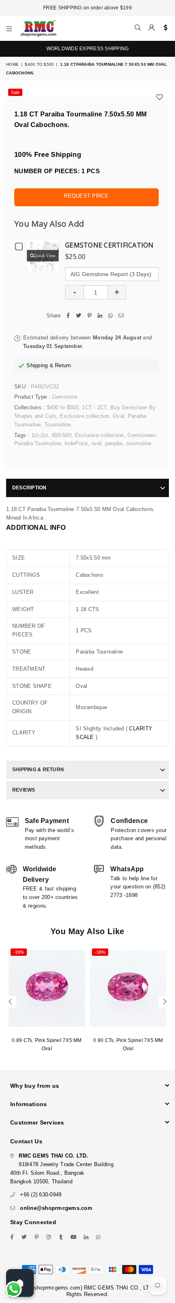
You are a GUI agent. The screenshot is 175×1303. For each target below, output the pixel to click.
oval (96, 443)
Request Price (86, 196)
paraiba (114, 443)
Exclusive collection (84, 416)
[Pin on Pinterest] (89, 316)
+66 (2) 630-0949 (40, 1194)
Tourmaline (57, 425)
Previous (10, 1002)
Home (12, 64)
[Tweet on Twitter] (79, 316)
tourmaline (139, 443)
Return (63, 365)
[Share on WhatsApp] (110, 316)
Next (165, 1002)
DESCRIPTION (29, 488)
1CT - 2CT (94, 407)
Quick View (45, 255)
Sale (15, 92)
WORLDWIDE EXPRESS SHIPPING (87, 48)
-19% (18, 952)
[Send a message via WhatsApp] (13, 1289)
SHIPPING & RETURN (38, 769)
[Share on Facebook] (68, 316)
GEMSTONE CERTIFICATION (109, 245)
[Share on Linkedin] (100, 316)
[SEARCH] (138, 28)
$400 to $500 (39, 64)
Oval (118, 416)
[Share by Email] (121, 316)
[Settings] (164, 28)
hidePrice (76, 443)
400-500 (61, 435)
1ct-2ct (39, 435)
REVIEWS (23, 790)
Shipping (37, 365)
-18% (100, 952)
